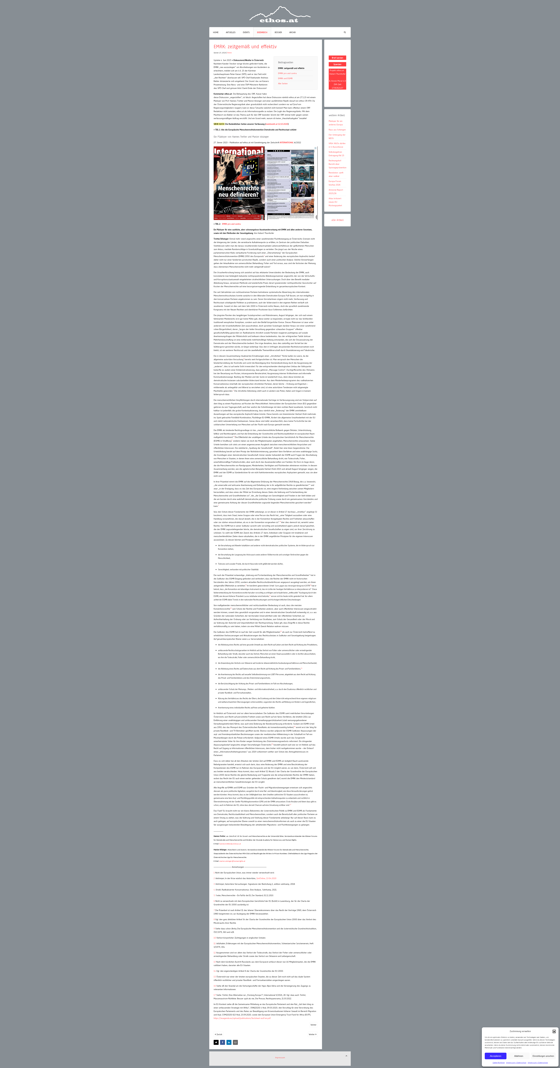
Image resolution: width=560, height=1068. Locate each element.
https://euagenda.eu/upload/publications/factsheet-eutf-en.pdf (242, 1018)
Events (246, 32)
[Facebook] (222, 1042)
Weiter (313, 1024)
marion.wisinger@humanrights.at (232, 861)
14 (215, 971)
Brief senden (337, 57)
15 (215, 976)
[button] (554, 1031)
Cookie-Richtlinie (499, 1062)
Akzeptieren (495, 1056)
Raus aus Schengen (337, 129)
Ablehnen (518, 1056)
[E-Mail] (235, 1042)
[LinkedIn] (228, 1042)
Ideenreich (262, 32)
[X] (216, 1042)
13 (215, 961)
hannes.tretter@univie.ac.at (230, 844)
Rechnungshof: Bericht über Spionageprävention (337, 164)
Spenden (337, 64)
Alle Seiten (283, 83)
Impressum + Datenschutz (516, 1062)
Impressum (280, 1057)
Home (215, 32)
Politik (229, 53)
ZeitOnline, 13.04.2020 (266, 878)
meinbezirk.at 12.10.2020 (277, 124)
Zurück (219, 1034)
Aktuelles (231, 32)
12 (215, 952)
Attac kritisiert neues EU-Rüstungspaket (335, 202)
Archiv (292, 32)
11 (215, 943)
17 (215, 995)
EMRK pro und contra (287, 73)
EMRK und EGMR (285, 78)
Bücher (278, 32)
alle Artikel (337, 220)
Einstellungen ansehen (543, 1056)
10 (215, 937)
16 (215, 986)
